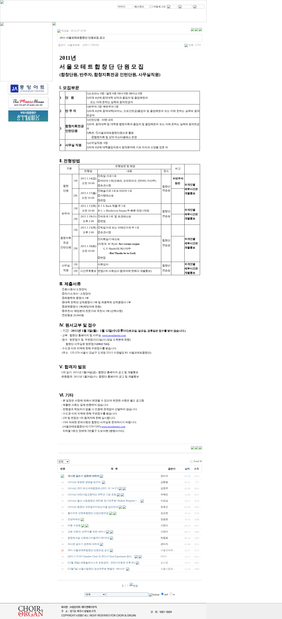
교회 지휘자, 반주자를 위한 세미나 (86, 531)
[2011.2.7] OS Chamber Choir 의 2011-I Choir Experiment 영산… (101, 556)
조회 (196, 468)
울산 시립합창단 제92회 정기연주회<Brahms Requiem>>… (108, 500)
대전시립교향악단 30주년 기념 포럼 (96, 494)
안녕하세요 (74, 519)
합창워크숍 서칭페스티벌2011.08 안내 (88, 537)
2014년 (72, 482)
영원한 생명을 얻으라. (89, 482)
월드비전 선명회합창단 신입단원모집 (88, 513)
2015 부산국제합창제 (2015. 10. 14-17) (97, 488)
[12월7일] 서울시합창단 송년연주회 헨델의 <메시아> (97, 568)
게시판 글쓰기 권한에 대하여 (83, 476)
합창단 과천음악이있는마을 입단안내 (97, 506)
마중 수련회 (74, 525)
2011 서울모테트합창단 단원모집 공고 (88, 550)
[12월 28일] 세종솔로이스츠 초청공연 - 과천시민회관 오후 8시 (101, 562)
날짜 (187, 468)
